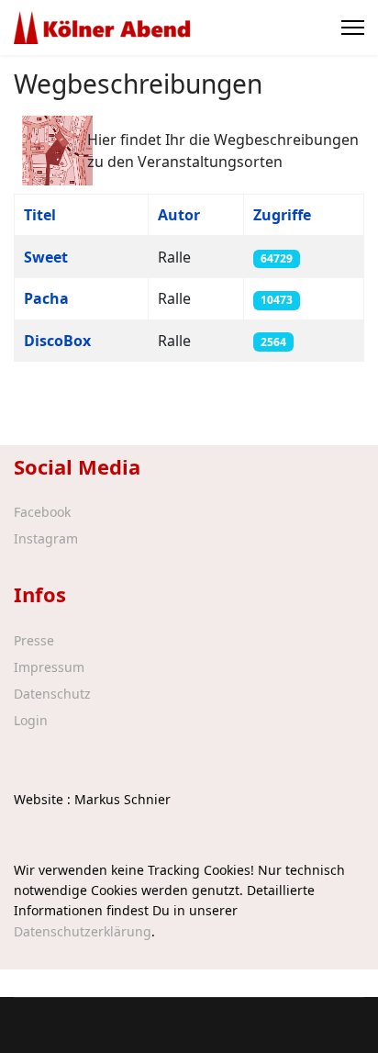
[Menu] (352, 27)
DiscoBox (57, 340)
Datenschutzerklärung (82, 931)
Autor (179, 215)
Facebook (42, 512)
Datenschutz (52, 694)
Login (31, 720)
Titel (40, 215)
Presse (34, 640)
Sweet (46, 257)
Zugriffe (282, 215)
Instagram (46, 538)
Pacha (46, 298)
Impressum (49, 667)
